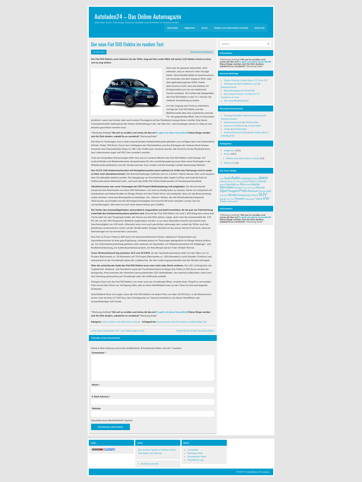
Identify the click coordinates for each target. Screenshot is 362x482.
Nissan (260, 187)
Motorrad (259, 27)
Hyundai (230, 184)
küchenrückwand (233, 122)
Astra (222, 179)
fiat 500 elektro (179, 321)
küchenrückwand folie (235, 132)
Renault (253, 191)
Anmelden (193, 449)
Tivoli (232, 199)
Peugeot (233, 191)
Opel (223, 191)
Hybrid (222, 185)
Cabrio (223, 181)
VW (266, 198)
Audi (227, 178)
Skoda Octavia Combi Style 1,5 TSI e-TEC (246, 80)
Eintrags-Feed (195, 453)
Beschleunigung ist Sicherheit (239, 90)
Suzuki (223, 199)
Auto (235, 177)
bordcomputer (164, 321)
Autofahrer (246, 178)
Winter (223, 201)
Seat (268, 190)
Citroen (230, 181)
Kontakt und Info (149, 463)
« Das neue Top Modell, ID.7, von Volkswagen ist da (117, 330)
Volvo (258, 198)
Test (205, 321)
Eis (234, 181)
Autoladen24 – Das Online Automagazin (137, 16)
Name (96, 385)
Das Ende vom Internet (150, 453)
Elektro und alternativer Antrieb (231, 27)
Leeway (265, 472)
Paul (226, 115)
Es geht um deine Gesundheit (172, 132)
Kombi (248, 184)
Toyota (239, 198)
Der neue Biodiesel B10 (236, 100)
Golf (256, 182)
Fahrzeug (239, 181)
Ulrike (227, 129)
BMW (263, 178)
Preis (243, 190)
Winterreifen (252, 122)
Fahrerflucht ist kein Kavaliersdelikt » (195, 330)
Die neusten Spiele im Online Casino (157, 449)
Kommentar (99, 352)
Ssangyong (243, 194)
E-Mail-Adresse (101, 396)
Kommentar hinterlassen (201, 52)
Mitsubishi (238, 188)
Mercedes (227, 187)
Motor (245, 188)
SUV (262, 194)
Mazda (255, 184)
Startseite (172, 27)
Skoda (232, 195)
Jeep (237, 185)
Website (96, 408)
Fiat (246, 181)
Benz (256, 178)
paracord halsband (234, 125)
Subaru (254, 195)
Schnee (262, 191)
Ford (251, 181)
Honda (262, 181)
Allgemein (189, 27)
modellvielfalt (195, 321)
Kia (242, 184)
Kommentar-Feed (197, 456)
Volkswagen (249, 199)
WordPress (252, 472)
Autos (204, 27)
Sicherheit (223, 195)
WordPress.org (195, 459)
